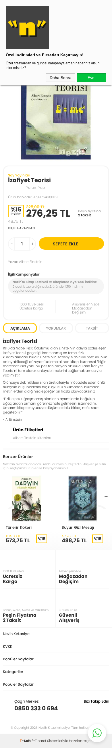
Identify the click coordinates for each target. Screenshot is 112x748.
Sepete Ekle (65, 244)
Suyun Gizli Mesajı (78, 527)
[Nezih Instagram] (86, 708)
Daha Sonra (61, 77)
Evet (92, 77)
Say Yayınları (19, 175)
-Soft (26, 740)
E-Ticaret (39, 740)
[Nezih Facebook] (104, 708)
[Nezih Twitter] (95, 708)
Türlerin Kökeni (19, 527)
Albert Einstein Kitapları (32, 437)
